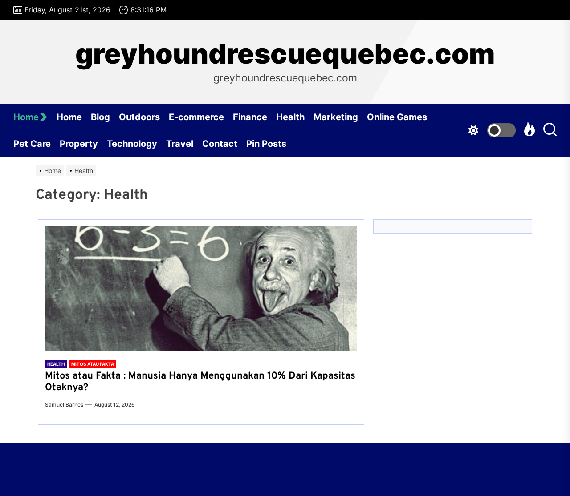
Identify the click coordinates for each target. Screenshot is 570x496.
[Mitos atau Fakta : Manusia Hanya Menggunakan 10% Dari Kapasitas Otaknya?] (201, 288)
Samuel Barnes (64, 404)
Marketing (336, 117)
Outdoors (139, 117)
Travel (179, 143)
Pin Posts (266, 143)
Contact (219, 143)
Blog (100, 117)
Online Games (397, 117)
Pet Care (32, 143)
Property (79, 143)
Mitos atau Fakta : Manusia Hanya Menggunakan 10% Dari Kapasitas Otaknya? (200, 382)
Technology (132, 143)
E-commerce (196, 117)
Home (26, 117)
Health (290, 117)
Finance (250, 117)
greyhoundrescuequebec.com (285, 53)
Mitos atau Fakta (92, 364)
